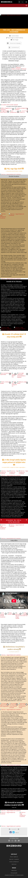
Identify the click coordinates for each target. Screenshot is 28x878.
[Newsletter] (19, 840)
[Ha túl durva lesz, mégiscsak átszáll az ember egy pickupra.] (4, 704)
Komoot (24, 69)
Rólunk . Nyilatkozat (14, 856)
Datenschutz (14, 870)
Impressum (14, 864)
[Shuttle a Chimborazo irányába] (5, 385)
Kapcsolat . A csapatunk (14, 859)
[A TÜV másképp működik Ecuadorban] (3, 617)
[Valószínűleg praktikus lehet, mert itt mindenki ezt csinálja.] (23, 705)
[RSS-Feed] (15, 840)
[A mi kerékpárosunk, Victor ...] (15, 112)
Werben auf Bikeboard (14, 861)
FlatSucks (18, 67)
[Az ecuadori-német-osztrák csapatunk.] (9, 104)
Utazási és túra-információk (14, 521)
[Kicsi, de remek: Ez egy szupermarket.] (5, 376)
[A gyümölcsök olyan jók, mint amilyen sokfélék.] (18, 617)
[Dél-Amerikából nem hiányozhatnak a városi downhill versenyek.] (14, 705)
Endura (13, 69)
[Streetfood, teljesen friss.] (14, 376)
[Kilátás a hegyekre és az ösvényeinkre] (7, 108)
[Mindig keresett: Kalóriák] (11, 617)
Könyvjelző (14, 829)
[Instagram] (12, 840)
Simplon (18, 69)
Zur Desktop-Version (14, 838)
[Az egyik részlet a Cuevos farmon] (5, 111)
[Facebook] (9, 840)
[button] (26, 5)
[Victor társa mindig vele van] (14, 385)
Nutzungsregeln (14, 872)
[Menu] (26, 2)
